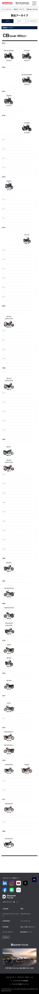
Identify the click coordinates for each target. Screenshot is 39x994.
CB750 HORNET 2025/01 (9, 55)
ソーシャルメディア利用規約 (19, 980)
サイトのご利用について (19, 984)
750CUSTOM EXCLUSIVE (9, 624)
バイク (7, 21)
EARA (9, 703)
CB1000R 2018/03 (27, 127)
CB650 (9, 644)
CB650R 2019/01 (9, 100)
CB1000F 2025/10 (27, 55)
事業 (21, 908)
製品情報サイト (25, 932)
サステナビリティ (25, 914)
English (6, 937)
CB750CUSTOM (9, 588)
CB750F (8, 658)
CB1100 (26, 234)
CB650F (8, 181)
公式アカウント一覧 (9, 902)
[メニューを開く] (34, 3)
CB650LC (9, 562)
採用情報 (5, 927)
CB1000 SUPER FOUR (9, 461)
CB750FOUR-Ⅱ (9, 745)
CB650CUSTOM (9, 607)
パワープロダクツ (31, 21)
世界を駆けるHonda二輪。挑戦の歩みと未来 (19, 968)
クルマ (19, 21)
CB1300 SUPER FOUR (9, 317)
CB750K (8, 680)
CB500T (26, 764)
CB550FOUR (9, 764)
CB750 (8, 446)
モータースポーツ (7, 932)
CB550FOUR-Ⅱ (9, 731)
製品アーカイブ (19, 9)
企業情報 (5, 908)
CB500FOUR (9, 803)
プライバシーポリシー (24, 977)
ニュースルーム (7, 9)
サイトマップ (10, 977)
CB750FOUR (9, 838)
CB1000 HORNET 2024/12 (27, 79)
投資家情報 (6, 921)
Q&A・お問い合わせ (26, 927)
